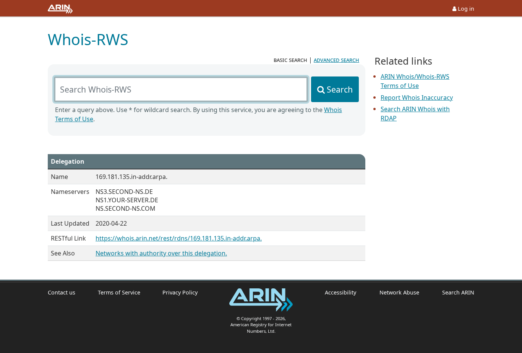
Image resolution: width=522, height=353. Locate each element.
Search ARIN (458, 292)
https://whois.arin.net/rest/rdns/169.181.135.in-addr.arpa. (179, 238)
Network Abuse (399, 292)
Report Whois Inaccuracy (417, 97)
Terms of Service (119, 292)
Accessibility (340, 292)
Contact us (61, 292)
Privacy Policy (180, 292)
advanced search (336, 59)
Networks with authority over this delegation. (161, 253)
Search (340, 89)
